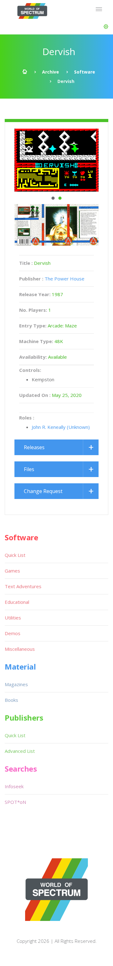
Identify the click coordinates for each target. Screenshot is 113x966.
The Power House (64, 278)
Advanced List (20, 751)
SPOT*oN (15, 802)
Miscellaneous (20, 649)
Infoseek (14, 786)
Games (12, 571)
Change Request (43, 491)
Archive (50, 72)
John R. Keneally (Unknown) (61, 427)
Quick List (15, 555)
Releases (34, 447)
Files (29, 469)
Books (11, 700)
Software (84, 72)
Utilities (13, 617)
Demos (12, 633)
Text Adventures (23, 586)
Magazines (16, 684)
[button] (106, 26)
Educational (17, 602)
